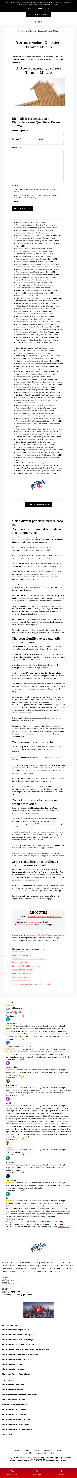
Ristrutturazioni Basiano (21, 977)
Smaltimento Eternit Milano (14, 1404)
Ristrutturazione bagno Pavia (15, 1329)
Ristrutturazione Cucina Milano (16, 1424)
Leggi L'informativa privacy (51, 1457)
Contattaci (7, 1434)
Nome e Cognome (20, 131)
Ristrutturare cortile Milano (14, 1409)
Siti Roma (63, 1461)
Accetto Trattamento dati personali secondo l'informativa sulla (34, 191)
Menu (40, 22)
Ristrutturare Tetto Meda (21, 980)
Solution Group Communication (45, 1461)
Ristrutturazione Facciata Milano (17, 1429)
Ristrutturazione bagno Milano (16, 1419)
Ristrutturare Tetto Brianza (22, 970)
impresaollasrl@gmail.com (20, 1295)
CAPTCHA (16, 201)
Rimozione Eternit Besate (21, 973)
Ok (29, 8)
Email (41, 139)
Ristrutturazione (23, 924)
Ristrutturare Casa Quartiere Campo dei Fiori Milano (25, 1349)
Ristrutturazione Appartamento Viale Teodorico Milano (32, 984)
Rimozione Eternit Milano (13, 1399)
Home (20, 31)
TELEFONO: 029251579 (38, 15)
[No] (74, 6)
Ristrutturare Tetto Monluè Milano (18, 1344)
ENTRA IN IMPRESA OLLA (38, 505)
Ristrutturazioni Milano (12, 1390)
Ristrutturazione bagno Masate (16, 1359)
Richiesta (16, 148)
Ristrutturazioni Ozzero (21, 951)
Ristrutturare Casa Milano (14, 1385)
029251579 (15, 1292)
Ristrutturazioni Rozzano (13, 1369)
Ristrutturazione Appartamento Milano (19, 1394)
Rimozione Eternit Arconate (22, 955)
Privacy (15, 185)
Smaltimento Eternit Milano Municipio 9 (27, 966)
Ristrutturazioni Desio (20, 962)
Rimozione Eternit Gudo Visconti (16, 1374)
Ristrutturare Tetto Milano (14, 1414)
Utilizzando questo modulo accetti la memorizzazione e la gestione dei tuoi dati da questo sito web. (35, 196)
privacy (16, 192)
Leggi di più (43, 8)
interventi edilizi (34, 922)
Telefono (16, 139)
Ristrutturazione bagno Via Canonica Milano (28, 959)
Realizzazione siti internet (20, 1461)
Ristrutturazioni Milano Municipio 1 (18, 1334)
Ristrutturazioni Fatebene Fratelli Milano (20, 1354)
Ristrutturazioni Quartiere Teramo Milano (41, 935)
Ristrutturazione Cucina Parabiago (17, 1339)
